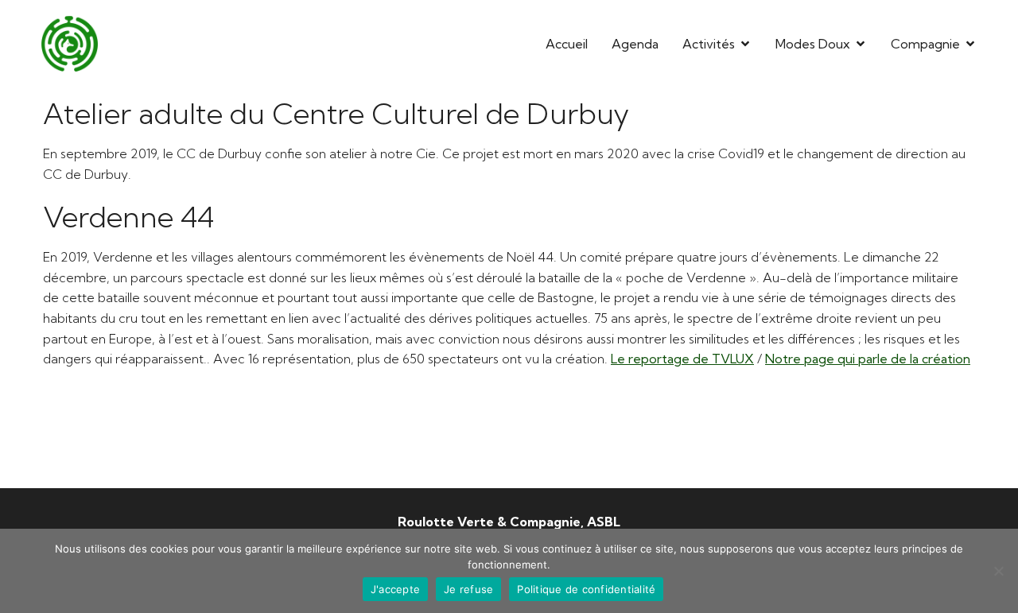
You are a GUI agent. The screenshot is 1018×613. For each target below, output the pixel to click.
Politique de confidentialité (586, 589)
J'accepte (395, 589)
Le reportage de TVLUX (682, 359)
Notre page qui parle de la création (867, 359)
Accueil (567, 44)
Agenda (635, 44)
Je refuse (468, 589)
